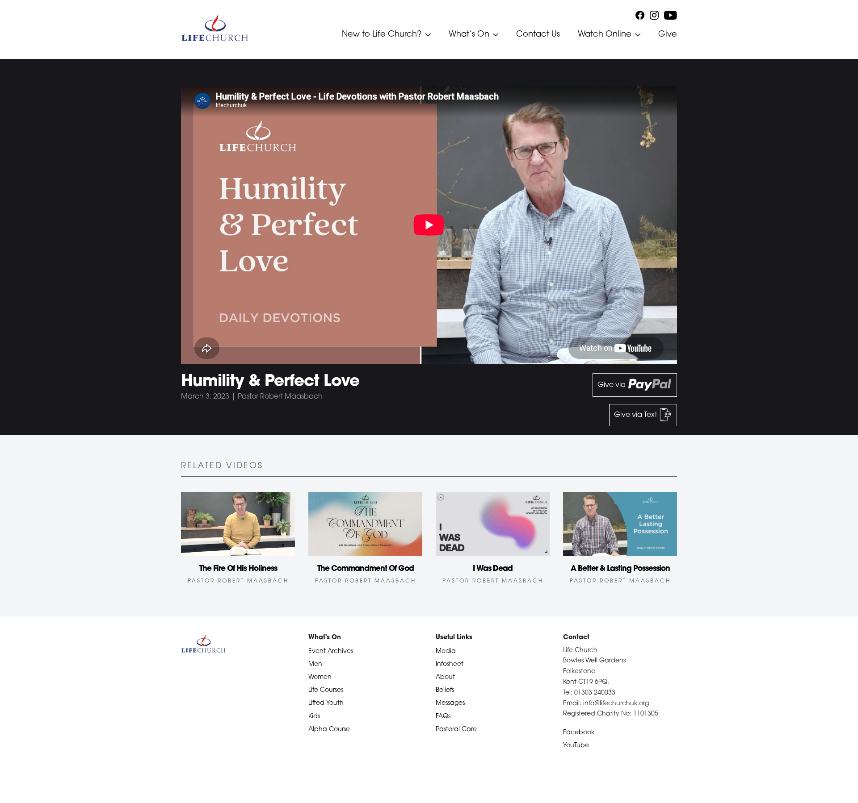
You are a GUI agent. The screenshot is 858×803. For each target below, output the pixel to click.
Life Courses (325, 690)
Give (667, 35)
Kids (314, 716)
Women (320, 677)
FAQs (443, 716)
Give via (612, 385)
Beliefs (445, 690)
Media (446, 651)
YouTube (576, 745)
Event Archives (330, 651)
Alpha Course (329, 729)
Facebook (578, 732)
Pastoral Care (456, 729)
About (445, 677)
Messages (450, 703)
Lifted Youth (326, 703)
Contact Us (538, 35)
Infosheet (449, 664)
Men (315, 664)
